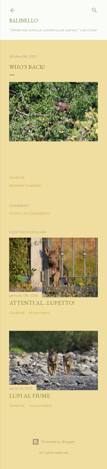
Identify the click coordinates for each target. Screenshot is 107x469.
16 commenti (39, 312)
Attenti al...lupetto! (41, 302)
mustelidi (33, 185)
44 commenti (40, 405)
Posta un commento (29, 213)
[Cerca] (94, 9)
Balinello (23, 20)
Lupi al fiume (29, 395)
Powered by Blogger (58, 441)
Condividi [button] (17, 177)
